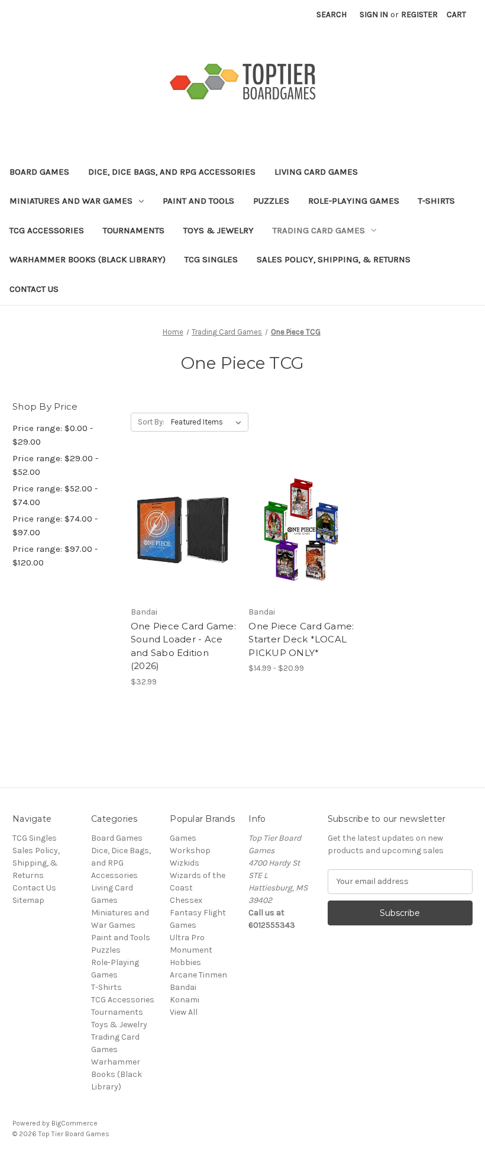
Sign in (374, 14)
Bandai (183, 987)
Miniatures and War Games (70, 200)
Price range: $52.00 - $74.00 (55, 495)
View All (184, 1012)
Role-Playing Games (353, 200)
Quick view (181, 508)
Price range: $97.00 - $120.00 (55, 556)
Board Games (39, 171)
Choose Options (301, 550)
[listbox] (208, 422)
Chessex (186, 900)
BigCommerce (74, 1123)
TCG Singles (211, 259)
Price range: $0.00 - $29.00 (52, 435)
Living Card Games (316, 171)
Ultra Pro (187, 938)
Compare (179, 530)
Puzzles (271, 200)
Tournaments (133, 230)
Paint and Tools (198, 200)
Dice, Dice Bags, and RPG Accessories (172, 171)
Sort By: (151, 421)
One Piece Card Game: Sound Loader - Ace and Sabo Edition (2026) (183, 646)
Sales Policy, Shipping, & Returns (333, 259)
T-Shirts (436, 200)
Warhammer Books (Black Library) (87, 259)
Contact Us (34, 289)
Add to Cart (183, 550)
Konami (184, 1000)
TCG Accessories (46, 230)
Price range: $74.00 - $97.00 (55, 525)
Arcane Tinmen (198, 975)
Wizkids (184, 863)
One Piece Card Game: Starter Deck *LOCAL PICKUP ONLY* (301, 639)
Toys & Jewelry (218, 230)
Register (419, 14)
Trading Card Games (319, 230)
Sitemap (28, 900)
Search (331, 14)
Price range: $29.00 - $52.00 (55, 465)
